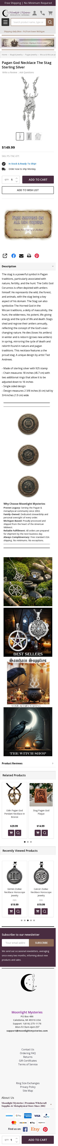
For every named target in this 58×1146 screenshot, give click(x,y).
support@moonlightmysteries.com (27, 1030)
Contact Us (27, 1049)
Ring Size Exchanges (28, 1083)
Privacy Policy (28, 1087)
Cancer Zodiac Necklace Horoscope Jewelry (41, 892)
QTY (7, 180)
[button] (28, 581)
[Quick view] (18, 833)
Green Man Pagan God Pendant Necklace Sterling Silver (41, 813)
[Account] (34, 13)
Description (9, 266)
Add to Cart (38, 179)
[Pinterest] (37, 256)
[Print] (29, 256)
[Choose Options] (38, 833)
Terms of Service (28, 1064)
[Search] (50, 22)
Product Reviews (12, 763)
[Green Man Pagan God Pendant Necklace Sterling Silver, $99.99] (41, 794)
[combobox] (28, 22)
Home (4, 54)
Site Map (28, 1090)
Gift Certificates (28, 1060)
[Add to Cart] (11, 833)
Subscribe (41, 943)
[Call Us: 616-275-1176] (42, 13)
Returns (27, 1057)
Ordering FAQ (28, 1053)
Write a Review (9, 72)
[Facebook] (13, 256)
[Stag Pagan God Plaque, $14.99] (14, 794)
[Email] (21, 256)
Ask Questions (26, 72)
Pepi (14, 900)
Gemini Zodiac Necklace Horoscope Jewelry (14, 892)
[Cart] (50, 13)
